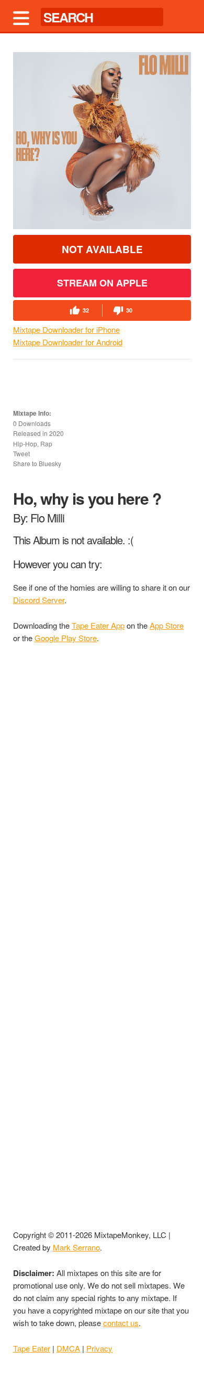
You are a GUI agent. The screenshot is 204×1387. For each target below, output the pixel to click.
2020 (56, 433)
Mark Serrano (76, 1247)
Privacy (99, 1348)
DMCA (68, 1348)
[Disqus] (102, 793)
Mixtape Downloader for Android (67, 341)
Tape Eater (31, 1348)
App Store (167, 625)
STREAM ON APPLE (102, 283)
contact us (121, 1322)
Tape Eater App (98, 625)
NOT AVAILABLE (102, 249)
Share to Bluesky (37, 463)
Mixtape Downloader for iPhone (66, 329)
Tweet (21, 453)
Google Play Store (66, 637)
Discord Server (38, 599)
